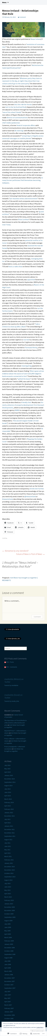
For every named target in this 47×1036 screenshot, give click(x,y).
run (38, 308)
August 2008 (8, 958)
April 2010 (7, 894)
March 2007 (8, 1005)
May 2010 (7, 890)
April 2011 (7, 853)
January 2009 (8, 944)
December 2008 (9, 948)
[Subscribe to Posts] (5, 662)
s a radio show (17, 266)
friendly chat (26, 402)
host (10, 266)
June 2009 (7, 927)
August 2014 (8, 786)
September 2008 (9, 954)
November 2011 (9, 833)
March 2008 (8, 971)
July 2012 (7, 819)
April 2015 (7, 772)
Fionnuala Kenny (31, 347)
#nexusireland (7, 499)
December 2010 (9, 867)
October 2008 (8, 951)
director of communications (17, 117)
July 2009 (7, 924)
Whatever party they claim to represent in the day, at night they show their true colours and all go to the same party (22, 81)
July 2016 (7, 765)
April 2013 (7, 806)
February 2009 (9, 941)
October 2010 (8, 873)
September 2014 (9, 782)
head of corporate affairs (26, 125)
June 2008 (7, 964)
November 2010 (9, 870)
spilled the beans (24, 379)
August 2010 (8, 880)
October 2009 (8, 914)
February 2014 (9, 802)
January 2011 (8, 863)
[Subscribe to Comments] (5, 667)
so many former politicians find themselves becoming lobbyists (22, 180)
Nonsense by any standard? (15, 550)
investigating (27, 366)
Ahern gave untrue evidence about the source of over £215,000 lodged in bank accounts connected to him (23, 373)
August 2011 (8, 840)
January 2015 (8, 775)
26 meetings (19, 130)
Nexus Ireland (36, 39)
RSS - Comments (11, 667)
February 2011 (9, 860)
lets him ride (19, 104)
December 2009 (9, 907)
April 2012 (7, 823)
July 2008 (7, 961)
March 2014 (8, 799)
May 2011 (7, 850)
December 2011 (9, 829)
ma (32, 259)
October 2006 (8, 1018)
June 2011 (7, 846)
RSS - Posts (10, 662)
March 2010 (8, 897)
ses (31, 104)
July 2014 (7, 789)
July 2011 (7, 843)
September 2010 (9, 877)
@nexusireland (30, 496)
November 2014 (9, 779)
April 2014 (7, 796)
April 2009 (7, 934)
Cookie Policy (40, 1027)
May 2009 (7, 931)
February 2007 (9, 1008)
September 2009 (9, 917)
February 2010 (9, 900)
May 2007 (7, 998)
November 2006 (9, 1015)
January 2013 (8, 813)
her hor (27, 104)
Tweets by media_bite (11, 701)
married (26, 340)
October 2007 (8, 985)
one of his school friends (12, 112)
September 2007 (9, 988)
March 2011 (8, 856)
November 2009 (9, 910)
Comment (22, 17)
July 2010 (7, 883)
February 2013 (9, 809)
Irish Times (6, 225)
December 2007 (9, 978)
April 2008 (7, 968)
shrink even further (37, 489)
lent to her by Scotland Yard (15, 107)
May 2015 (7, 769)
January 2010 (8, 904)
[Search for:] (43, 2)
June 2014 (7, 792)
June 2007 (7, 995)
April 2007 (7, 1002)
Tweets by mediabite (11, 685)
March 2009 (8, 937)
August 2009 (8, 921)
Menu (4, 2)
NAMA (17, 410)
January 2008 (8, 975)
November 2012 (9, 816)
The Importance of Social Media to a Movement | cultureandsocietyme (15, 722)
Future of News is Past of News (30, 554)
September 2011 (9, 836)
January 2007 (8, 1012)
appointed (31, 279)
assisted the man (34, 245)
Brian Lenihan (23, 219)
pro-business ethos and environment (23, 198)
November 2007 (9, 981)
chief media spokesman (11, 123)
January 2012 (8, 826)
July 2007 (7, 991)
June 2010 (7, 887)
